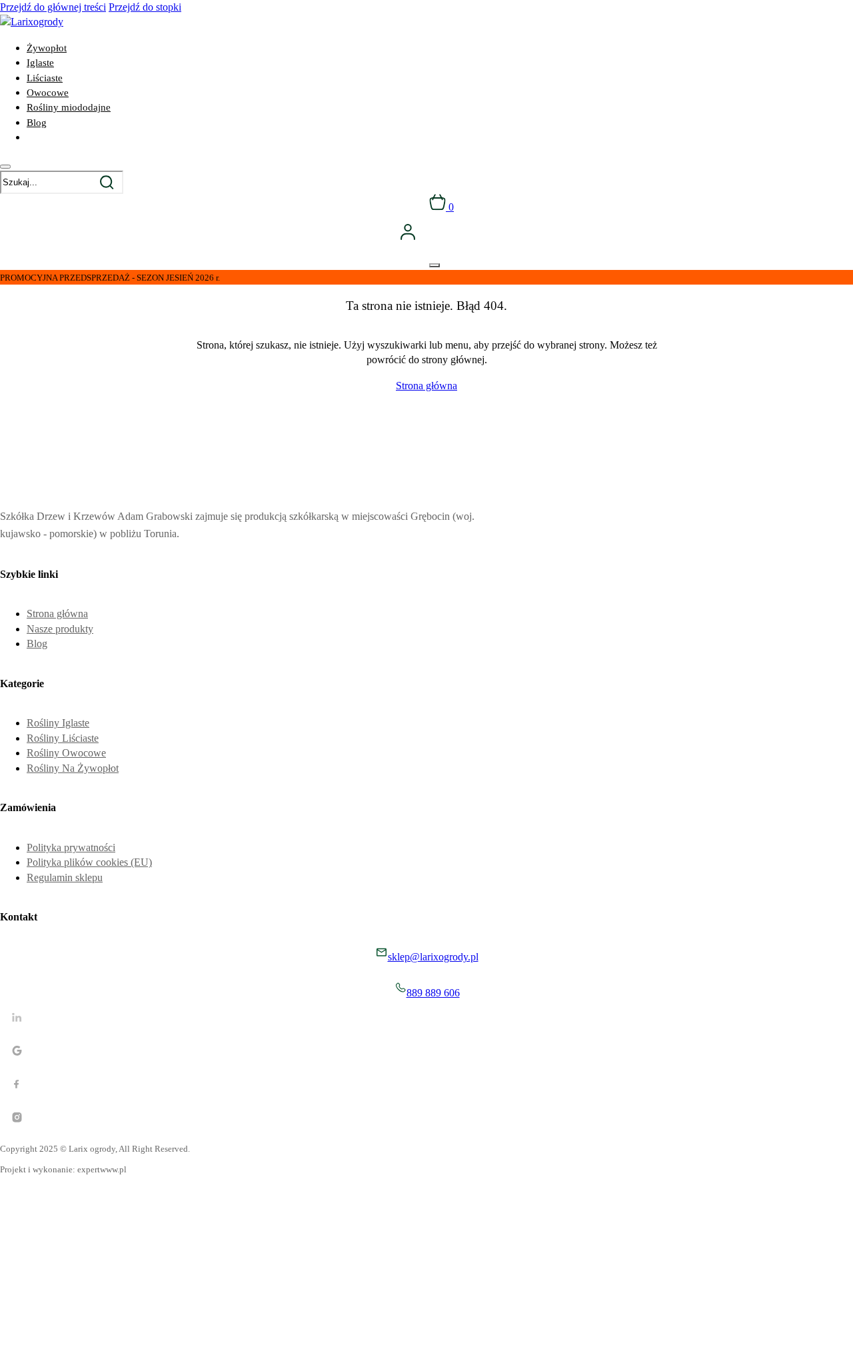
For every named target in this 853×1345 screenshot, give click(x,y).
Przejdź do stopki (145, 7)
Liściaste (45, 78)
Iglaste (40, 62)
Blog (37, 122)
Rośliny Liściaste (63, 738)
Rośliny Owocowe (66, 752)
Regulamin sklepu (65, 877)
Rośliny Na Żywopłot (73, 768)
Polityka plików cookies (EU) (89, 862)
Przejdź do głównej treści (53, 7)
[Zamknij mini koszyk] (434, 265)
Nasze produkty (60, 629)
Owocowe (48, 92)
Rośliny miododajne (69, 107)
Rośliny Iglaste (58, 722)
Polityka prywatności (71, 847)
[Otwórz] (5, 167)
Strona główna (426, 385)
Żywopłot (47, 48)
